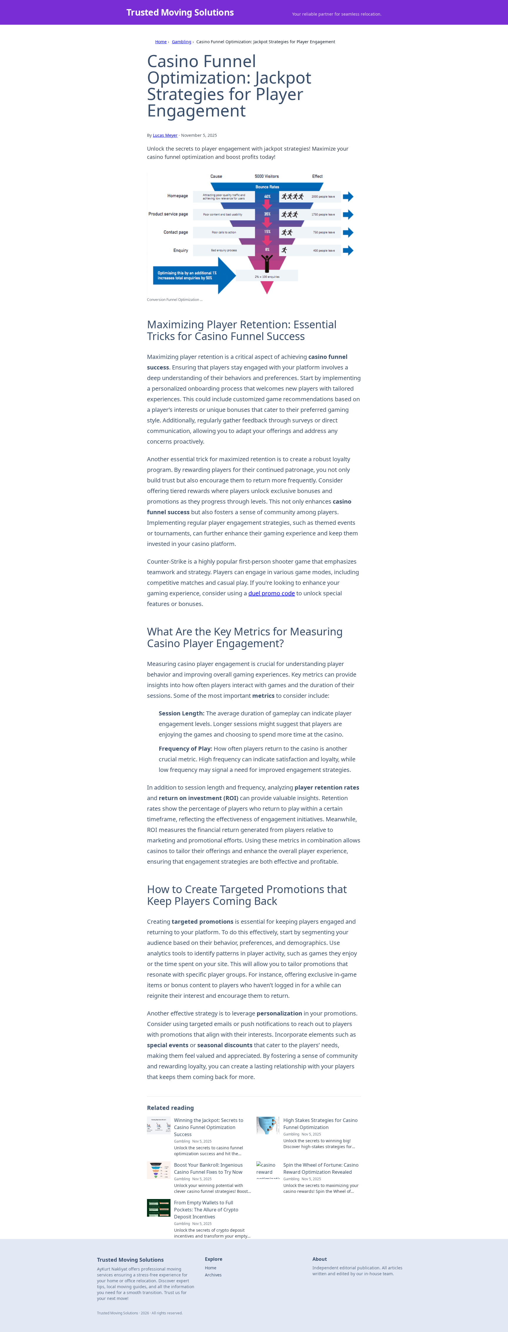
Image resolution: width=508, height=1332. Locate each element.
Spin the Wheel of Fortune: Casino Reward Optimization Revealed (321, 1168)
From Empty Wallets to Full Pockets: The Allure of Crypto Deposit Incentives (206, 1209)
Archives (213, 1275)
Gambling (181, 41)
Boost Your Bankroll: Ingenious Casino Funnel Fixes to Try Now (208, 1168)
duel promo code (271, 593)
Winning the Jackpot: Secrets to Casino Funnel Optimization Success (208, 1127)
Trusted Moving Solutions (180, 12)
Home (161, 41)
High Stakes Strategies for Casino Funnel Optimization (320, 1123)
